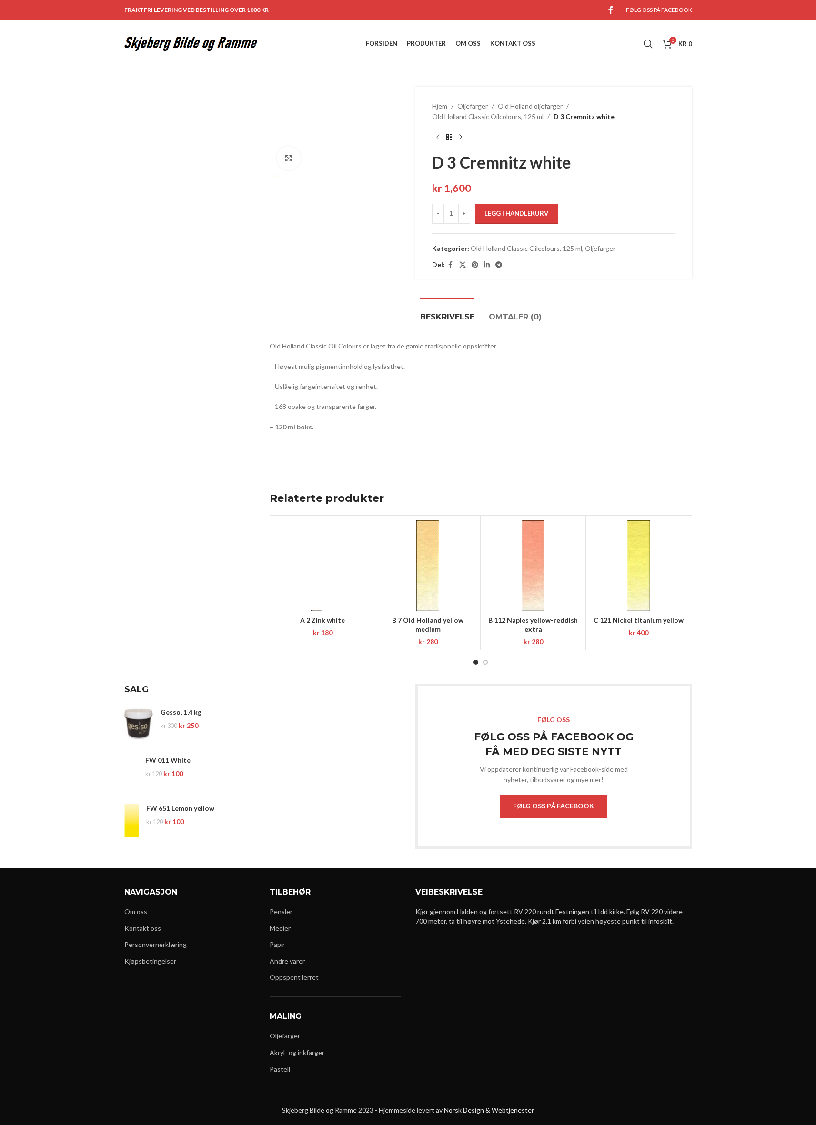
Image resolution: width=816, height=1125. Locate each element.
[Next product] (460, 137)
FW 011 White (168, 760)
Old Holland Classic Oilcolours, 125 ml (488, 116)
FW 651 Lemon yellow (180, 808)
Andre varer (287, 961)
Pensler (281, 911)
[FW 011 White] (131, 772)
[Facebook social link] (610, 10)
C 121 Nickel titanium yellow (639, 620)
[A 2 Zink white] (322, 565)
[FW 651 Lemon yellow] (131, 820)
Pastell (280, 1069)
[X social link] (462, 265)
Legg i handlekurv (516, 213)
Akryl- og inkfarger (297, 1052)
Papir (277, 944)
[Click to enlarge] (289, 158)
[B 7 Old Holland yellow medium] (427, 565)
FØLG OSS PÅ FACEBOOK (553, 806)
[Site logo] (191, 43)
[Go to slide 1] (475, 662)
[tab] (447, 312)
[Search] (648, 43)
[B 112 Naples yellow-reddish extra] (533, 565)
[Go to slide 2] (485, 662)
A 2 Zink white (322, 620)
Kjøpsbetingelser (150, 961)
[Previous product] (437, 137)
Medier (280, 928)
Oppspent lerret (294, 977)
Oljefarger (472, 106)
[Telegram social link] (499, 265)
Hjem (439, 106)
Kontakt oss (142, 928)
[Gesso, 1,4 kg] (138, 724)
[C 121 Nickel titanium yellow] (638, 565)
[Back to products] (449, 137)
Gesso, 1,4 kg (181, 712)
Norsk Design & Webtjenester (489, 1110)
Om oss (135, 911)
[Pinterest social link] (475, 265)
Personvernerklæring (155, 944)
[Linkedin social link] (487, 265)
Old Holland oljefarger (530, 106)
